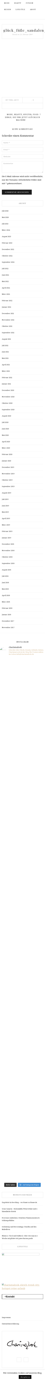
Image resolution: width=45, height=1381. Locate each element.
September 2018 (8, 563)
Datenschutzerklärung (10, 1324)
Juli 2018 (5, 576)
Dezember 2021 (8, 313)
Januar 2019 (6, 538)
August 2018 (6, 570)
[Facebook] (31, 16)
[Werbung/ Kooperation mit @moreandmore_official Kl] (22, 1115)
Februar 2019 (7, 531)
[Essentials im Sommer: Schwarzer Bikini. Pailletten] (22, 801)
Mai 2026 (5, 217)
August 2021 (6, 339)
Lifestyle (20, 9)
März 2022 (6, 294)
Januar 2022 (6, 307)
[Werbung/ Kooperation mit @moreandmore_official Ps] (22, 749)
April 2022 (6, 288)
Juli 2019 (5, 499)
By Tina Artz (12, 100)
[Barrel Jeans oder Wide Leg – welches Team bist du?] (22, 1011)
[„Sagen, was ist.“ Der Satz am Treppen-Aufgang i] (22, 1168)
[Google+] (29, 106)
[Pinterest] (22, 106)
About (33, 9)
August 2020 (6, 416)
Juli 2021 (5, 345)
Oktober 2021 (7, 326)
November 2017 (8, 627)
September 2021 (8, 333)
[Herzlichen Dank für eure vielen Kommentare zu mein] (22, 775)
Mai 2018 (5, 589)
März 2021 (6, 371)
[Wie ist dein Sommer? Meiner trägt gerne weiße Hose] (22, 827)
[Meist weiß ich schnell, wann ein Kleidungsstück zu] (22, 723)
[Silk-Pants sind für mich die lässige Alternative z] (22, 854)
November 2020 (8, 397)
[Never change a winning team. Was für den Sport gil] (22, 932)
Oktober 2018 (7, 557)
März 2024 (6, 230)
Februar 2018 (7, 608)
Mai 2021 (5, 358)
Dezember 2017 (8, 621)
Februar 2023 (7, 243)
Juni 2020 (5, 429)
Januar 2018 (6, 615)
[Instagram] (36, 16)
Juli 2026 (5, 211)
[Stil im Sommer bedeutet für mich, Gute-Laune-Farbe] (22, 880)
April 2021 (6, 365)
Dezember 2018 (8, 544)
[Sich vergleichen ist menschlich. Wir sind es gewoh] (22, 984)
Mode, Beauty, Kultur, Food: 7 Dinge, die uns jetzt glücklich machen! (23, 117)
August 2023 (6, 236)
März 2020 (6, 448)
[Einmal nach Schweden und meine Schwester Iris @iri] (22, 1089)
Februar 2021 (7, 377)
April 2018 (6, 595)
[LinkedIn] (26, 106)
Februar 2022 (7, 301)
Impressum (6, 1317)
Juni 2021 (5, 352)
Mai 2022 (5, 281)
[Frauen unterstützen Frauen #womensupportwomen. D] (22, 1142)
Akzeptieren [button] (25, 1377)
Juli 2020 (5, 422)
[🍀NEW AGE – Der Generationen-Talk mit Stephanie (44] (22, 697)
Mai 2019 (5, 512)
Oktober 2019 (7, 480)
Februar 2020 (7, 454)
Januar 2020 (6, 461)
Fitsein (29, 3)
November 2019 (8, 474)
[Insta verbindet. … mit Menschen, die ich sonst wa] (22, 1063)
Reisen (7, 9)
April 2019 (6, 518)
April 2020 (6, 442)
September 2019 (8, 486)
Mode (7, 3)
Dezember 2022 (8, 249)
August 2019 (6, 493)
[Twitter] (18, 106)
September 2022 (8, 262)
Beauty (17, 3)
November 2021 (8, 320)
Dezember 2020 (8, 390)
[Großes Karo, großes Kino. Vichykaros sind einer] (22, 1037)
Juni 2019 (5, 506)
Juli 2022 (5, 268)
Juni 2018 (5, 582)
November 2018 (8, 550)
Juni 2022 (5, 275)
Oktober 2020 (7, 403)
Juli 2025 (5, 224)
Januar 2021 (6, 384)
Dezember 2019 (8, 467)
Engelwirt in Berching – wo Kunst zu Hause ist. (19, 1202)
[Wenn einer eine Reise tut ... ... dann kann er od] (22, 906)
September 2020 (8, 410)
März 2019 (6, 525)
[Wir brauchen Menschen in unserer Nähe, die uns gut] (22, 670)
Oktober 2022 (7, 256)
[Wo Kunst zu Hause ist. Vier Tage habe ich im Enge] (22, 958)
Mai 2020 (5, 435)
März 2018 (6, 602)
